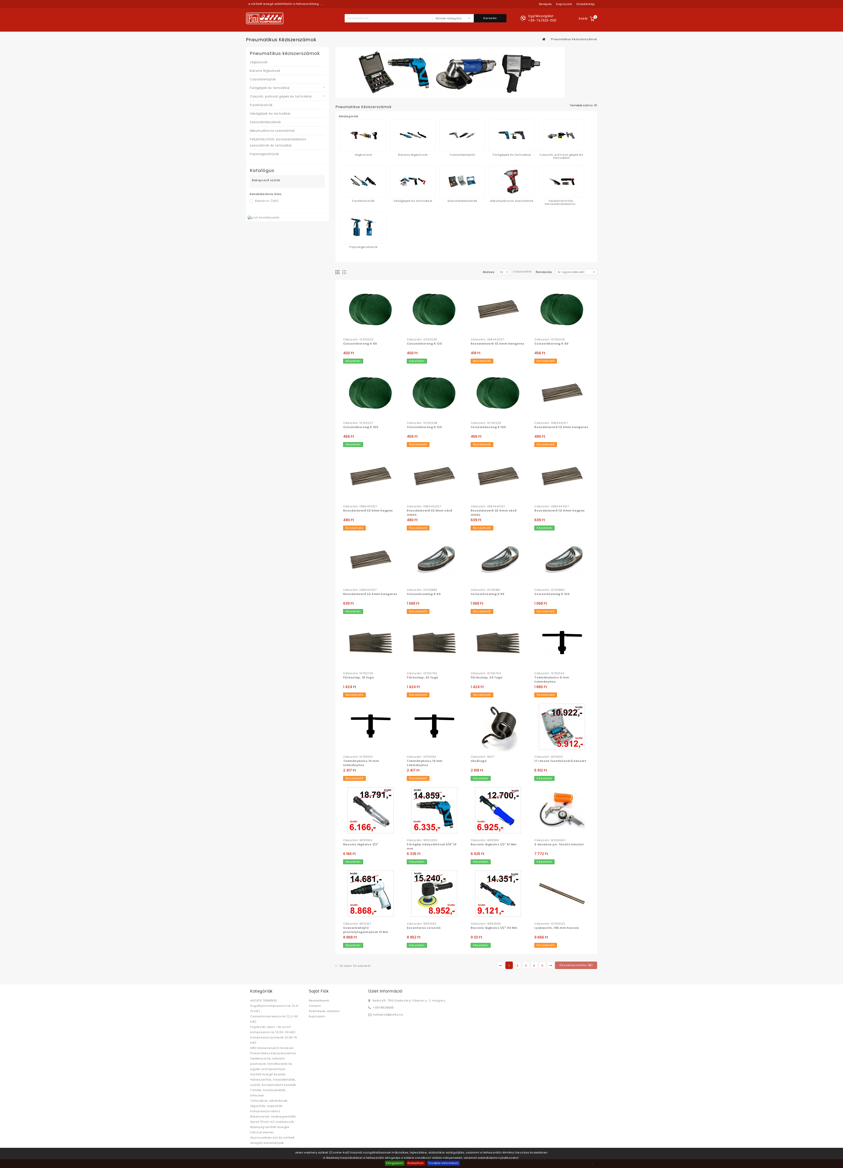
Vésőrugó (479, 761)
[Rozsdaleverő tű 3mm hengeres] (562, 393)
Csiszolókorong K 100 (360, 427)
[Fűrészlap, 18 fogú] (371, 643)
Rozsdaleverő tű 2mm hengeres (497, 344)
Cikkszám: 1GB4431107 (551, 423)
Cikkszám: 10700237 (358, 423)
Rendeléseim (319, 1000)
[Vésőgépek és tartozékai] (413, 181)
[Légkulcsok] (363, 135)
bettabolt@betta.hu (388, 1015)
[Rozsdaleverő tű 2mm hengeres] (498, 309)
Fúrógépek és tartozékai (270, 88)
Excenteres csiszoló (424, 928)
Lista (344, 272)
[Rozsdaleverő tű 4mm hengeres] (371, 560)
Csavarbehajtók (263, 79)
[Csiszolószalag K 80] (498, 560)
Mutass (488, 272)
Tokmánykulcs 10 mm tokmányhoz (361, 763)
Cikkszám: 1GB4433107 (360, 506)
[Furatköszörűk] (363, 181)
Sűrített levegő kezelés (268, 1074)
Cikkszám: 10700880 (422, 590)
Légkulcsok (259, 62)
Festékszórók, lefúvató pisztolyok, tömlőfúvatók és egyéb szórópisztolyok (271, 1063)
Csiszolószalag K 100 (551, 594)
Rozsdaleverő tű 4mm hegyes (559, 510)
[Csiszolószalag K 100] (562, 560)
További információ (443, 1163)
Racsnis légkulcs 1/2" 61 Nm (494, 844)
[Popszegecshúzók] (363, 228)
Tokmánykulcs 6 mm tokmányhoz (551, 679)
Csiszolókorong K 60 (360, 344)
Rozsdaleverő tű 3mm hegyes (368, 510)
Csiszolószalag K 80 (487, 594)
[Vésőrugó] (498, 727)
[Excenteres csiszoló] (434, 893)
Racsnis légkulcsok (265, 71)
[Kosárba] (347, 330)
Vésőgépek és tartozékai (270, 113)
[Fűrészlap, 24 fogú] (498, 643)
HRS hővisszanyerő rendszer (272, 1048)
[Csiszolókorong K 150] (498, 393)
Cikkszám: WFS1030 (421, 924)
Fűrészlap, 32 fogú (422, 677)
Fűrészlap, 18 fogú (358, 677)
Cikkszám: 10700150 (358, 757)
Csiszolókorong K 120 (424, 344)
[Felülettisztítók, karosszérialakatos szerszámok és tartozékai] (561, 181)
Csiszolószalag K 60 (424, 594)
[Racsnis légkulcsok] (413, 135)
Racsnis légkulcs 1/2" (361, 844)
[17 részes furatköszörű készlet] (562, 727)
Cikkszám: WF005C (548, 757)
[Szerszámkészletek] (462, 181)
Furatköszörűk (261, 105)
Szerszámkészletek (265, 122)
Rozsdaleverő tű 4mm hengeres (370, 594)
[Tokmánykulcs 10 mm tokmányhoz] (371, 727)
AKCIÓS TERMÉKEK (263, 1000)
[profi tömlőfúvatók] (263, 217)
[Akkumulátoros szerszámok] (512, 181)
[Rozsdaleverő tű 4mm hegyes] (562, 476)
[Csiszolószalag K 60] (434, 560)
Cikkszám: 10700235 (549, 340)
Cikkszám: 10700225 (422, 340)
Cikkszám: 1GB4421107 (487, 340)
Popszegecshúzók (264, 154)
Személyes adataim (324, 1011)
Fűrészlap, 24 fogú (487, 677)
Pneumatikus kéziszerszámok (273, 1053)
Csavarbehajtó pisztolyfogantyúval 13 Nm (365, 930)
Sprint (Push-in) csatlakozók (272, 1122)
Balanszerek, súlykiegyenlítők (273, 1116)
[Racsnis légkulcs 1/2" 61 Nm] (498, 810)
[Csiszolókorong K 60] (371, 309)
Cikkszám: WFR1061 (485, 840)
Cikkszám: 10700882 (549, 590)
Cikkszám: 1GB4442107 (488, 506)
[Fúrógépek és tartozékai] (512, 135)
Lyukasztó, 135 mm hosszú (556, 928)
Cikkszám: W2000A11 (550, 840)
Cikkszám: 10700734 (486, 673)
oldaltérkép (585, 4)
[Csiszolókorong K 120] (434, 309)
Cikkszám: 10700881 (485, 590)
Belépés (545, 4)
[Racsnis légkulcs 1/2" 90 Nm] (498, 893)
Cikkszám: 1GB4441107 (360, 590)
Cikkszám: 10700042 (549, 924)
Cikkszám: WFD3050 (422, 840)
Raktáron (267, 201)
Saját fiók (319, 991)
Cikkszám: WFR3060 (486, 924)
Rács (337, 272)
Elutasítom (416, 1163)
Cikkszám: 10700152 (421, 757)
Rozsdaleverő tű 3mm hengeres (561, 427)
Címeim (315, 1006)
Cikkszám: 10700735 (358, 673)
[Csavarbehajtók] (462, 135)
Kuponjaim (317, 1016)
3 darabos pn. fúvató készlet (559, 844)
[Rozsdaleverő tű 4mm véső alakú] (498, 476)
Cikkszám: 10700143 (549, 673)
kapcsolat (564, 4)
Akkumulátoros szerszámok (272, 130)
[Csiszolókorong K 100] (371, 393)
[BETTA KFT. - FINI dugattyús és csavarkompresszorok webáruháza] (264, 18)
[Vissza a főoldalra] (544, 39)
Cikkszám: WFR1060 (358, 840)
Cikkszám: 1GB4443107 (551, 506)
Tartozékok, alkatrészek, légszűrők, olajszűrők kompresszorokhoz (269, 1106)
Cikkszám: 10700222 (358, 340)
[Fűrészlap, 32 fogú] (434, 643)
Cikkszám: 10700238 (422, 423)
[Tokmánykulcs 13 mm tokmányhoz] (434, 727)
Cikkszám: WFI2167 (357, 924)
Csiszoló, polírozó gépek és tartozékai (281, 96)
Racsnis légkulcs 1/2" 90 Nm (494, 928)
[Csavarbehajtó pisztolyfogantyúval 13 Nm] (371, 893)
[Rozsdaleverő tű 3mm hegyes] (371, 476)
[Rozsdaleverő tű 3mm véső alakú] (434, 476)
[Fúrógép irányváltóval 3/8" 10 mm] (434, 810)
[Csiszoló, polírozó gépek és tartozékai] (561, 135)
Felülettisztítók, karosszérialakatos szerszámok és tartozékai (278, 142)
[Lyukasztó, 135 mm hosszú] (562, 893)
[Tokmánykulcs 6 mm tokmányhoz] (562, 643)
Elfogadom (394, 1163)
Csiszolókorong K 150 (488, 427)
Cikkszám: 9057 (482, 757)
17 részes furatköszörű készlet (560, 761)
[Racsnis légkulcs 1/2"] (371, 810)
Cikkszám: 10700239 (486, 423)
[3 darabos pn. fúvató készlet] (562, 810)
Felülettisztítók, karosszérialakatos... (561, 202)
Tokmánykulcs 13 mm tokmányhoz (425, 763)
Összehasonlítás (356, 330)
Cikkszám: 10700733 (422, 673)
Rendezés (544, 272)
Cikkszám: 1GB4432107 (424, 506)
